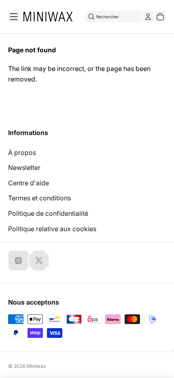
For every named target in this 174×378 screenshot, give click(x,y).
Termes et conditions (39, 198)
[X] (39, 260)
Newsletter (24, 167)
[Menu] (13, 16)
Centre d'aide (28, 183)
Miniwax (36, 366)
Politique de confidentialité (48, 213)
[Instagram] (18, 260)
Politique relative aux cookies (52, 229)
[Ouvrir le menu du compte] (148, 16)
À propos (22, 152)
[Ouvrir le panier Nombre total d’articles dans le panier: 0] (160, 16)
